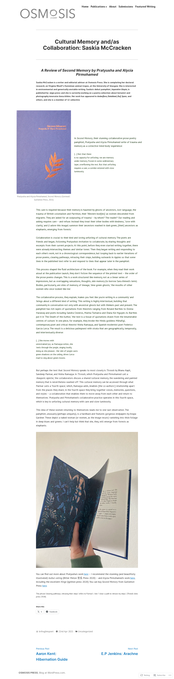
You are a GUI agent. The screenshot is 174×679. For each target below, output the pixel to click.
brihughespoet (46, 631)
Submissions (126, 6)
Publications (98, 6)
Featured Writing (145, 6)
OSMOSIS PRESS (28, 672)
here (86, 574)
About (112, 6)
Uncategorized (85, 631)
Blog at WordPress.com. (52, 672)
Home (85, 6)
